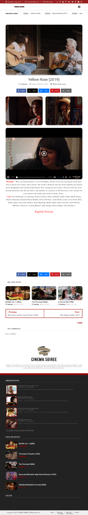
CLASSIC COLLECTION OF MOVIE (20, 430)
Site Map (61, 513)
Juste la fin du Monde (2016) (28, 408)
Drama (42, 13)
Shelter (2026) (30, 13)
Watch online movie (59, 84)
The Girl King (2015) (25, 420)
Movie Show (69, 513)
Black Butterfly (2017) (54, 13)
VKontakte (60, 512)
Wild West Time (48, 2)
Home (52, 512)
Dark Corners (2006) (25, 397)
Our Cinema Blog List (32, 2)
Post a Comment (11, 334)
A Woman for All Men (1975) (28, 386)
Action (20, 13)
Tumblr (77, 512)
